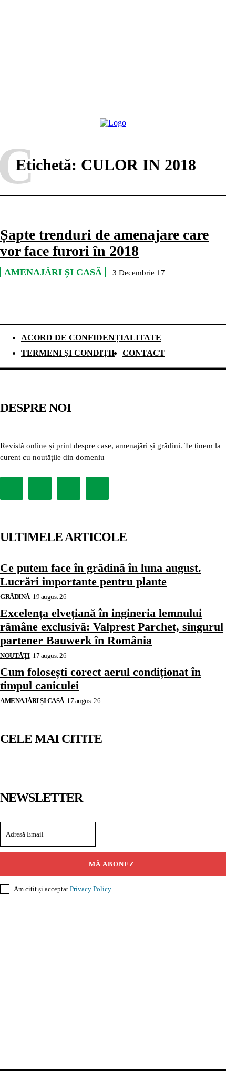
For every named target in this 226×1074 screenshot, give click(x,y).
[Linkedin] (68, 488)
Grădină (15, 597)
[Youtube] (97, 488)
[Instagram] (40, 488)
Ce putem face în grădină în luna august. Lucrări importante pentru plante (100, 574)
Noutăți (15, 655)
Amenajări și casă (53, 272)
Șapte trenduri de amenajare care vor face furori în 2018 (104, 242)
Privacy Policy (90, 889)
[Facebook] (11, 488)
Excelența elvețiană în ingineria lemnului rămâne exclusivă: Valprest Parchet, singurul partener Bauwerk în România (111, 626)
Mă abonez (112, 864)
